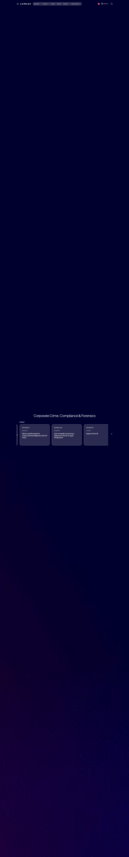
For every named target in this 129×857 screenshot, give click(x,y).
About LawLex (75, 3)
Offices (59, 3)
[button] (17, 435)
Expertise (36, 3)
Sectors (45, 3)
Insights (65, 3)
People (53, 3)
